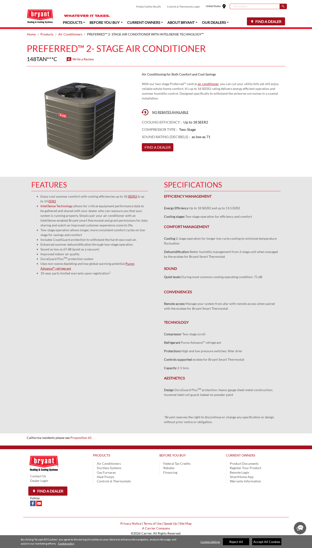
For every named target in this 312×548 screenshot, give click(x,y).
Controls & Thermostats (114, 481)
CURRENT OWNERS (240, 455)
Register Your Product (245, 468)
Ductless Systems (109, 468)
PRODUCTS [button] (72, 22)
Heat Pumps (105, 477)
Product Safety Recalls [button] (148, 6)
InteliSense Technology (56, 206)
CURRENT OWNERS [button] (143, 22)
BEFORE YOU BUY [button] (105, 22)
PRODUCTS (101, 455)
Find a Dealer (50, 491)
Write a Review (80, 59)
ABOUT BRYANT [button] (181, 22)
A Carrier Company (156, 528)
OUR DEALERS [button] (214, 22)
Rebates (169, 468)
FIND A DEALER (268, 21)
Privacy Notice (130, 523)
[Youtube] (39, 503)
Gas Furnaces (106, 472)
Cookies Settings (210, 542)
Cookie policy (66, 543)
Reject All (236, 542)
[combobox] (255, 6)
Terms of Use (153, 523)
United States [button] (218, 6)
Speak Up (170, 523)
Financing (170, 472)
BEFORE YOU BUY (172, 455)
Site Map (185, 523)
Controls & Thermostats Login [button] (183, 6)
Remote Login (239, 472)
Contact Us (38, 476)
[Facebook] (33, 503)
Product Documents (244, 463)
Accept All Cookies (266, 542)
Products (46, 34)
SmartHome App (242, 477)
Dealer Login (39, 481)
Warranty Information (245, 481)
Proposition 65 (81, 438)
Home (31, 34)
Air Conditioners (70, 34)
